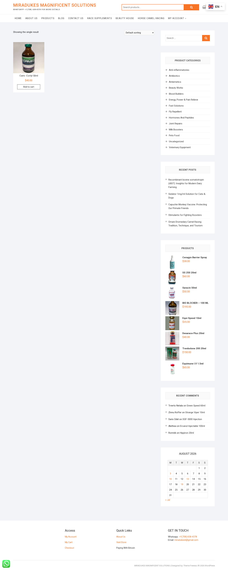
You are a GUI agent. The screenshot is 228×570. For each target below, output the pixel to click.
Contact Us (76, 18)
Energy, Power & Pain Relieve (183, 99)
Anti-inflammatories (179, 70)
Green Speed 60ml (196, 405)
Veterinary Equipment (180, 147)
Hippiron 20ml (187, 432)
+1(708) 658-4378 (188, 536)
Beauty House (125, 18)
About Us (31, 18)
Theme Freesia (190, 565)
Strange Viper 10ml (195, 412)
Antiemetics (175, 81)
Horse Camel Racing (151, 18)
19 (182, 484)
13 (187, 479)
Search (191, 7)
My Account (176, 18)
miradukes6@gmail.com (186, 540)
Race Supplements (99, 18)
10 (170, 479)
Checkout (69, 548)
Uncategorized (176, 141)
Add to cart (28, 87)
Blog (61, 18)
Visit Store (121, 542)
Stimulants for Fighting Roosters (185, 215)
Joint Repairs (175, 123)
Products (47, 18)
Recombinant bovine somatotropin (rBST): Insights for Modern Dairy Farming (186, 183)
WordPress (210, 565)
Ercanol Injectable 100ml (192, 426)
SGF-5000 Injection (192, 419)
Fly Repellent (175, 111)
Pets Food (174, 135)
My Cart (68, 542)
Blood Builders (176, 93)
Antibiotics (174, 75)
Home (18, 18)
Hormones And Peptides (181, 117)
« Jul (167, 499)
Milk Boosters (176, 129)
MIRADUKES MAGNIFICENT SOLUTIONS (54, 5)
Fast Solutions (176, 105)
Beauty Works (176, 87)
